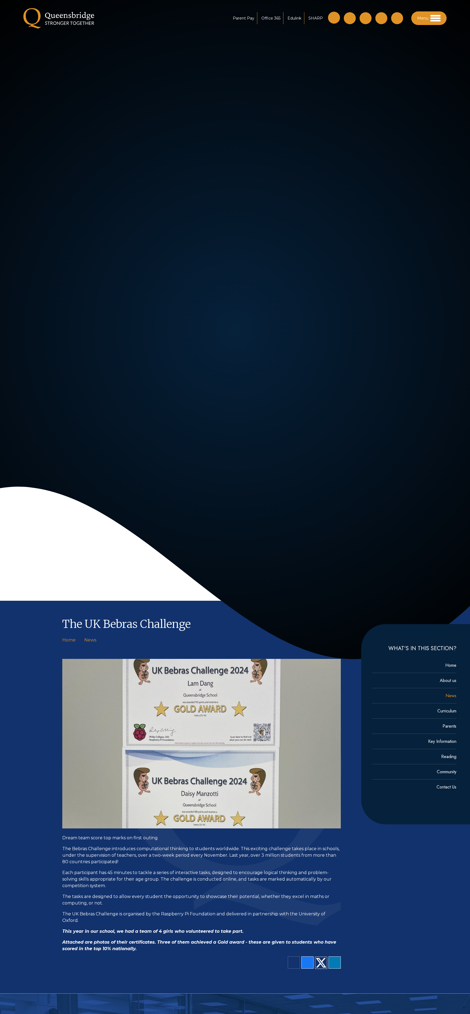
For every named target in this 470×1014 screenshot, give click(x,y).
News (90, 640)
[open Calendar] (381, 18)
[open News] (397, 18)
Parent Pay (243, 18)
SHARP (315, 18)
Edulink (294, 18)
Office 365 (270, 18)
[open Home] (350, 18)
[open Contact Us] (366, 18)
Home (69, 640)
